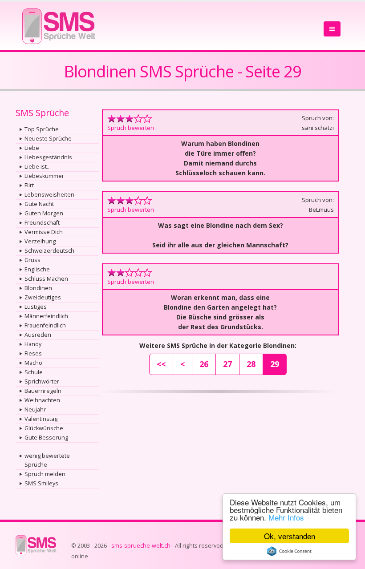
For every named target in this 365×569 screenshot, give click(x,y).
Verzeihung (40, 241)
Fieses (33, 353)
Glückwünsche (43, 428)
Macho (33, 363)
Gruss (32, 260)
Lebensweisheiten (49, 194)
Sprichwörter (41, 381)
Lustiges (35, 307)
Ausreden (37, 335)
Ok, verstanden (289, 535)
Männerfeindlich (46, 316)
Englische (37, 269)
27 (227, 364)
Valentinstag (40, 419)
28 (251, 364)
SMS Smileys (41, 483)
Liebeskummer (44, 176)
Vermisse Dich (43, 232)
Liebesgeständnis (48, 157)
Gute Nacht (39, 204)
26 (203, 364)
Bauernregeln (42, 391)
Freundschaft (42, 222)
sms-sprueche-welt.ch (140, 545)
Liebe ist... (37, 166)
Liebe (31, 148)
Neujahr (35, 409)
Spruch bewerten (130, 128)
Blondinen (38, 288)
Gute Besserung (46, 437)
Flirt (29, 185)
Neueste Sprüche (48, 138)
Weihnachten (42, 400)
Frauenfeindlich (45, 325)
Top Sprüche (41, 129)
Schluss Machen (46, 278)
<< (161, 364)
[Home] (58, 23)
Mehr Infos (286, 517)
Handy (32, 344)
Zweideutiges (42, 297)
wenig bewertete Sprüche (47, 460)
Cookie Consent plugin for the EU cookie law (289, 551)
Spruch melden (44, 474)
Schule (33, 372)
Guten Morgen (43, 213)
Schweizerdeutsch (49, 250)
